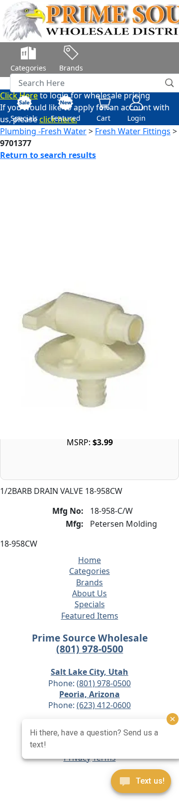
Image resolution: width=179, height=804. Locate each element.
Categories (89, 570)
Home (89, 560)
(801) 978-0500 (89, 648)
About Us (89, 593)
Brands (89, 582)
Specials (90, 604)
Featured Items (89, 615)
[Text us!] (141, 783)
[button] (170, 83)
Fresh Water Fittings (133, 131)
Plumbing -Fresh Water (43, 131)
